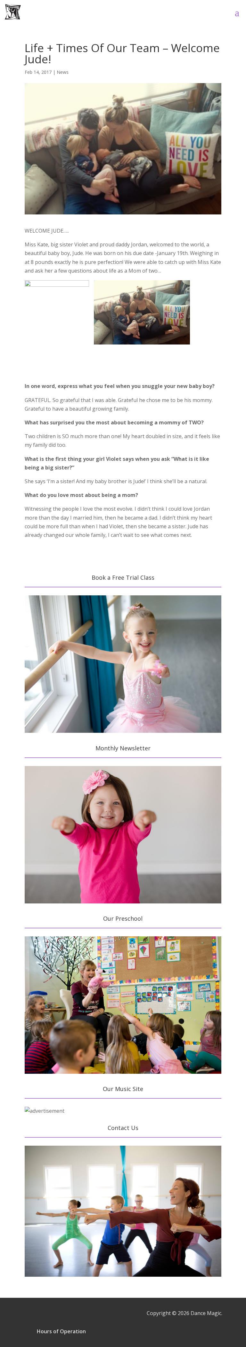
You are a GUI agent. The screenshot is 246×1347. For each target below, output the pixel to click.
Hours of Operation (61, 1331)
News (63, 72)
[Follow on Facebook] (166, 1330)
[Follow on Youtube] (202, 1330)
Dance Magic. (206, 1313)
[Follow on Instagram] (184, 1330)
